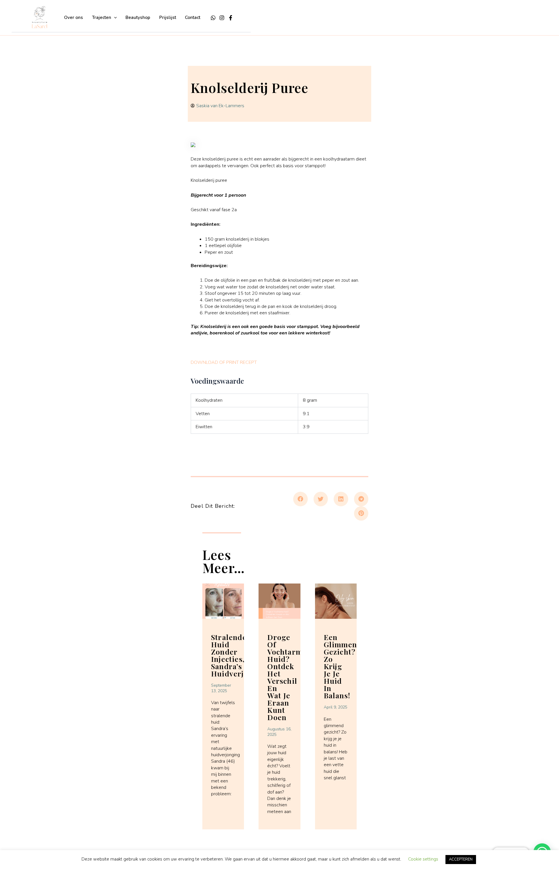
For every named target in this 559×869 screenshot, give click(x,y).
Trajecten (101, 17)
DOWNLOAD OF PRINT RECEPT (224, 362)
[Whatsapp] (213, 17)
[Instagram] (221, 17)
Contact (192, 17)
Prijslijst (167, 17)
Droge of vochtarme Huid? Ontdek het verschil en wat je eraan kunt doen (287, 677)
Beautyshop (137, 17)
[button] (114, 17)
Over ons (73, 17)
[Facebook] (230, 17)
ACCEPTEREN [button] (461, 859)
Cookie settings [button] (423, 859)
